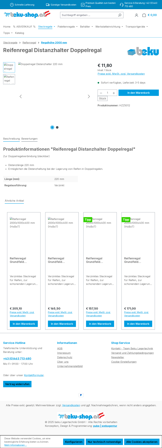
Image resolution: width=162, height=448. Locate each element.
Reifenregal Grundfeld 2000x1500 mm (135, 260)
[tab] (11, 139)
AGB (59, 348)
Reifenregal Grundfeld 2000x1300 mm (59, 260)
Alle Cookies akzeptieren (141, 441)
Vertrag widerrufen (17, 384)
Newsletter (117, 357)
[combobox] (88, 15)
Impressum (64, 352)
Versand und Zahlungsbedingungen (132, 352)
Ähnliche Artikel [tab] (14, 200)
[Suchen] (119, 15)
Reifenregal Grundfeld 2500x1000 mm (20, 260)
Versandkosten (71, 405)
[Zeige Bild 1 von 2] (52, 127)
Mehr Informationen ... (15, 445)
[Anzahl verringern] (101, 93)
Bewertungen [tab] (29, 138)
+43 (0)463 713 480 (17, 358)
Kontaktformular (34, 375)
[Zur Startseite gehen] (27, 14)
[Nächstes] (89, 96)
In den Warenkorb (139, 92)
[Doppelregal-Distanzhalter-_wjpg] (54, 96)
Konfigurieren (73, 441)
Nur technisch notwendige (104, 441)
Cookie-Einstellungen (124, 361)
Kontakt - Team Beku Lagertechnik (132, 348)
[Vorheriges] (20, 96)
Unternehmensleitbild (70, 366)
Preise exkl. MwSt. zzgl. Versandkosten (121, 73)
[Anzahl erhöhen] (114, 93)
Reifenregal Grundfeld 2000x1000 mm (97, 260)
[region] (47, 96)
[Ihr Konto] (136, 15)
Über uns (63, 361)
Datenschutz (64, 357)
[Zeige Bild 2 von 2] (57, 127)
